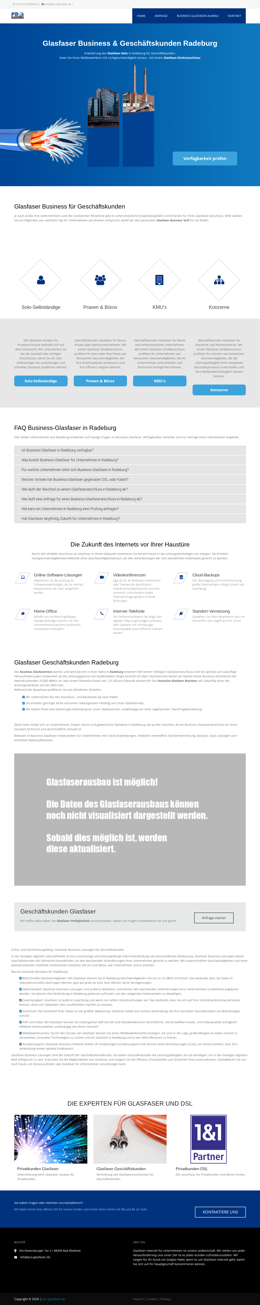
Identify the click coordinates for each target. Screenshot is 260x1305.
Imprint (138, 1299)
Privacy (165, 1299)
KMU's (160, 380)
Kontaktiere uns (220, 1212)
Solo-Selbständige (41, 380)
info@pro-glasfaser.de (58, 4)
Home (141, 16)
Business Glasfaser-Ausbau (198, 16)
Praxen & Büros (100, 380)
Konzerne (219, 389)
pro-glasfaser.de (53, 1299)
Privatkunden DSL (192, 1169)
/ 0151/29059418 (26, 4)
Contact (152, 1299)
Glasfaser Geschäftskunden (121, 1169)
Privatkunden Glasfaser (38, 1169)
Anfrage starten (214, 918)
